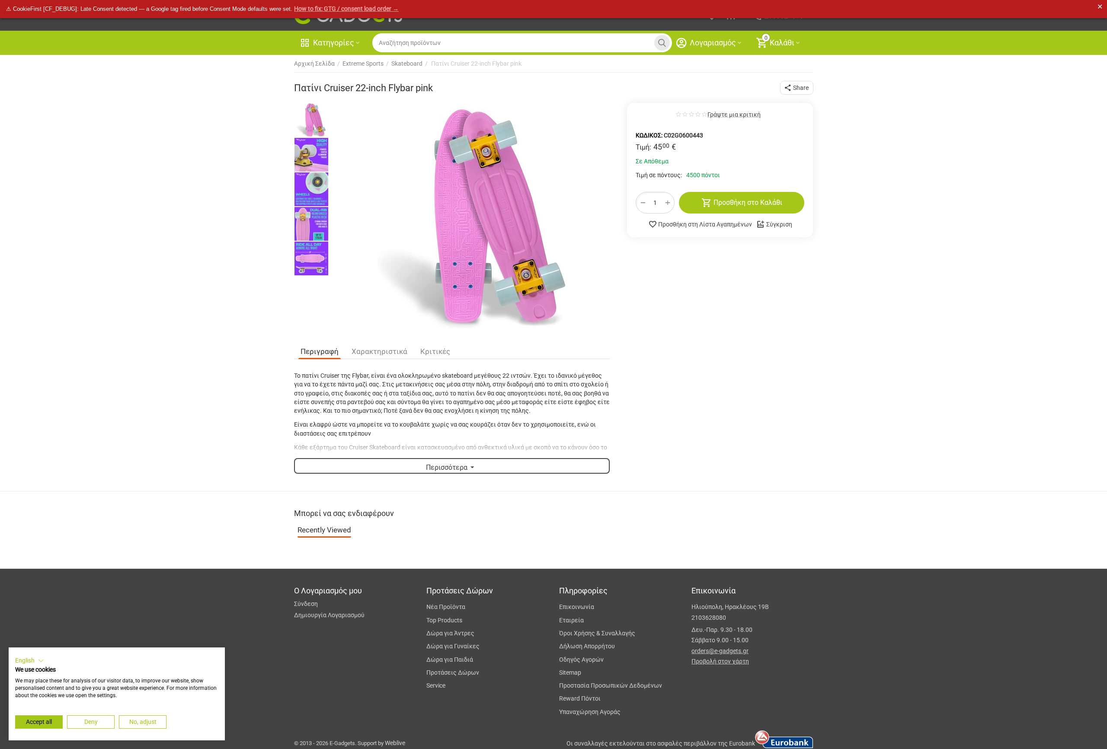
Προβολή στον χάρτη (720, 661)
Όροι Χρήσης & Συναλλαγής (597, 633)
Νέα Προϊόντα (445, 606)
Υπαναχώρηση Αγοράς (590, 711)
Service (435, 685)
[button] (797, 87)
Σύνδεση (306, 603)
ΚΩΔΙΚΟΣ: (649, 135)
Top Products (444, 620)
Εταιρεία (571, 620)
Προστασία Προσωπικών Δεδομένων (610, 685)
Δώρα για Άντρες (450, 633)
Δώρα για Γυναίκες (453, 646)
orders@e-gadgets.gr (720, 650)
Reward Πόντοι (580, 698)
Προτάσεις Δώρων (452, 672)
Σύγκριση (779, 224)
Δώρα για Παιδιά (449, 659)
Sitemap (570, 672)
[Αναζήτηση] (662, 43)
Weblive (395, 742)
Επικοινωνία (576, 606)
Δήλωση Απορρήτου (587, 646)
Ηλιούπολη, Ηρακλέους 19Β (730, 606)
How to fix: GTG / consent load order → (346, 8)
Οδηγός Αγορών (581, 659)
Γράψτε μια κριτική (734, 115)
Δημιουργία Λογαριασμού (329, 615)
